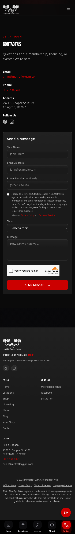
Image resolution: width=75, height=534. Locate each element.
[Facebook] (5, 122)
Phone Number (22, 178)
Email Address (15, 162)
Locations (8, 392)
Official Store (9, 485)
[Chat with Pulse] (66, 512)
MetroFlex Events (51, 386)
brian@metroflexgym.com (20, 76)
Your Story (9, 422)
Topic (10, 221)
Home (6, 386)
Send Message (37, 285)
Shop (6, 398)
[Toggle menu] (68, 9)
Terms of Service (47, 215)
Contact (7, 428)
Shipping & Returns (62, 485)
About (6, 410)
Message (12, 236)
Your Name (13, 147)
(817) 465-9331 (12, 90)
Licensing (8, 404)
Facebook (46, 392)
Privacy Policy (27, 215)
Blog (5, 416)
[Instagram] (12, 122)
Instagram (47, 398)
